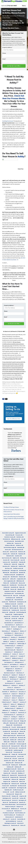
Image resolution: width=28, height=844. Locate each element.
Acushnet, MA (18, 556)
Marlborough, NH (21, 727)
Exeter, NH (14, 773)
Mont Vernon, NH (13, 748)
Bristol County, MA (9, 541)
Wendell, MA (22, 572)
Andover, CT (21, 706)
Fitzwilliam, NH (6, 727)
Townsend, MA (15, 616)
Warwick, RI (22, 802)
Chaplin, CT (21, 716)
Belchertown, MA (7, 595)
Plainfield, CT (14, 710)
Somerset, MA (13, 551)
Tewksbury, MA (15, 610)
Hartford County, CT (17, 620)
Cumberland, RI (19, 817)
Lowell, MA (20, 604)
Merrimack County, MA (10, 756)
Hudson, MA (5, 612)
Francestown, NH (17, 752)
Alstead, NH (5, 729)
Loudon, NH (21, 758)
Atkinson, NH (15, 779)
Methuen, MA (7, 564)
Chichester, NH (18, 762)
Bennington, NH (6, 754)
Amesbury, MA (6, 566)
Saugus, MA (21, 564)
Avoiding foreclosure (7, 121)
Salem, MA (14, 564)
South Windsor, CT (8, 633)
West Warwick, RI (13, 802)
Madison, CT (10, 681)
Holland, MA (7, 587)
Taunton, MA (18, 543)
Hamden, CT (15, 675)
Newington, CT (15, 631)
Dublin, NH (23, 729)
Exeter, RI (22, 825)
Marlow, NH (7, 733)
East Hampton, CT (9, 662)
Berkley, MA (23, 558)
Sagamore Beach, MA (20, 533)
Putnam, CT (22, 710)
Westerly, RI (20, 823)
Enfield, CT (9, 629)
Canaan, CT (8, 658)
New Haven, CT (20, 673)
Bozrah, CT (21, 698)
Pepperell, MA (8, 614)
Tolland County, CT (6, 702)
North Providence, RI (9, 815)
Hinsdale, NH (22, 723)
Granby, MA (22, 595)
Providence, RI (20, 815)
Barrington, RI (22, 800)
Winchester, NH (13, 723)
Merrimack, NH (21, 737)
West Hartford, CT (10, 625)
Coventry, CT (23, 702)
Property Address (7, 47)
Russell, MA (6, 589)
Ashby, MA (20, 618)
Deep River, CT (18, 668)
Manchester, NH (21, 735)
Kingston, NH (6, 781)
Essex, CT (22, 666)
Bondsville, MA (14, 587)
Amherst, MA (20, 591)
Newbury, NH (14, 765)
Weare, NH (4, 744)
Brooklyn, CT (13, 712)
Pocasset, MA (19, 535)
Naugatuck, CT (22, 677)
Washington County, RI (10, 823)
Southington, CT (17, 629)
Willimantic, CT (6, 710)
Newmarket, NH (22, 775)
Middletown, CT (6, 660)
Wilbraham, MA (20, 581)
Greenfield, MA (5, 570)
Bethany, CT (15, 685)
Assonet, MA (6, 560)
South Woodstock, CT (9, 714)
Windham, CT (20, 708)
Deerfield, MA (22, 570)
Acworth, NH (15, 798)
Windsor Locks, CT (19, 633)
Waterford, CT (14, 691)
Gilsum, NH (22, 731)
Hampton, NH (7, 773)
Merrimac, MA (8, 568)
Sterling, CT (14, 716)
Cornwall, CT (22, 656)
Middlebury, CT (6, 685)
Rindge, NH (23, 721)
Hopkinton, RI (6, 825)
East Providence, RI (20, 813)
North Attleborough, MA (10, 547)
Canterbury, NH (6, 765)
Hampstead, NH (14, 777)
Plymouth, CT (20, 650)
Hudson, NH (6, 739)
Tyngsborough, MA (18, 614)
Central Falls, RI (21, 819)
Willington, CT (21, 704)
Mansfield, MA (20, 547)
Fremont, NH (5, 785)
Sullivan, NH (21, 733)
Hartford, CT (19, 625)
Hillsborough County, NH (9, 735)
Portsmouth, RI (6, 808)
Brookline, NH (13, 737)
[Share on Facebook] (3, 399)
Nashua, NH (5, 737)
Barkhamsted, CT (18, 652)
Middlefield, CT (10, 670)
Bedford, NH (13, 739)
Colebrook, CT (13, 656)
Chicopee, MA (6, 576)
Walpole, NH (9, 725)
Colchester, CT (6, 694)
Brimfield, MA (13, 585)
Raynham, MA (21, 554)
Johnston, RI (6, 819)
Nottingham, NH (6, 783)
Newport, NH (18, 794)
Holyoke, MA (22, 576)
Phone (4, 53)
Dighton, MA (16, 558)
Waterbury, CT (6, 675)
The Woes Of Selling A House (11, 507)
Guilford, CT (23, 679)
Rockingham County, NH (10, 769)
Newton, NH (21, 769)
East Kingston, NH (21, 787)
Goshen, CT (15, 654)
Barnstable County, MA (8, 533)
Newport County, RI (10, 806)
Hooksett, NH (7, 758)
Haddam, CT (23, 664)
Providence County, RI (8, 813)
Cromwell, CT (15, 660)
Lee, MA (23, 539)
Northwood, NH (22, 785)
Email (4, 59)
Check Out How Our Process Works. (14, 97)
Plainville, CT (21, 639)
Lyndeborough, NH (18, 750)
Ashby (21, 156)
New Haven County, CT (9, 673)
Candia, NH (4, 787)
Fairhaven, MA (21, 551)
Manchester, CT (22, 627)
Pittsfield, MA (6, 539)
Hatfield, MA (19, 597)
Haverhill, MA (14, 562)
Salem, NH (6, 771)
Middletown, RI (15, 808)
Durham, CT (7, 666)
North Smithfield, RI (11, 821)
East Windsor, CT (9, 635)
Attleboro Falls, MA (10, 545)
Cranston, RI (10, 811)
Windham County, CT (10, 708)
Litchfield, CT (20, 645)
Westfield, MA (14, 576)
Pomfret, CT (7, 716)
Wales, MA (21, 587)
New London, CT (21, 689)
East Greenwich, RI (21, 804)
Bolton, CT (6, 706)
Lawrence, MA (6, 562)
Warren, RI (5, 802)
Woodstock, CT (22, 712)
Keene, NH (16, 721)
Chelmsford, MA (6, 610)
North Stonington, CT (17, 696)
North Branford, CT (10, 683)
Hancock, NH (9, 752)
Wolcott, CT (18, 681)
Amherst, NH (21, 742)
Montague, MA (14, 570)
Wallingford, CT (13, 677)
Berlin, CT (6, 639)
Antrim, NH (5, 748)
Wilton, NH (23, 746)
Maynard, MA (7, 616)
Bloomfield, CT (22, 637)
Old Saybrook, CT (19, 662)
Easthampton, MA (21, 602)
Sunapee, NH (15, 796)
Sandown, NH (14, 781)
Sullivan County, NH (20, 792)
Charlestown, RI (15, 825)
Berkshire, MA (20, 537)
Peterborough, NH (21, 744)
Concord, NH (20, 756)
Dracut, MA (23, 610)
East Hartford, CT (19, 622)
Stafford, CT (6, 704)
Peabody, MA (22, 562)
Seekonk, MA (14, 554)
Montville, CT (5, 691)
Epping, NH (22, 779)
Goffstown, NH (21, 739)
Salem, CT (14, 698)
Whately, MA (6, 572)
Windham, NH (5, 775)
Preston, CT (7, 698)
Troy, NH (13, 727)
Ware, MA (15, 595)
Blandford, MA (21, 589)
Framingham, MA (7, 606)
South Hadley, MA (19, 593)
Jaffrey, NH (5, 723)
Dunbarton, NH (9, 762)
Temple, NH (14, 754)
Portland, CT (5, 664)
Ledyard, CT (15, 694)
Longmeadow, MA (21, 579)
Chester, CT (18, 670)
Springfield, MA (20, 574)
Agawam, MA (5, 579)
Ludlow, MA (13, 579)
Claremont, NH (10, 794)
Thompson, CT (5, 712)
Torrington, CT (18, 648)
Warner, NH (21, 760)
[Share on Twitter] (6, 399)
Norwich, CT (17, 687)
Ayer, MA (22, 616)
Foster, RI (19, 821)
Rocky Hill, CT (13, 639)
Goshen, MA (5, 602)
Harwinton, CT (9, 652)
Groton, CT (10, 687)
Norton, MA (6, 551)
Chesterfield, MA (18, 599)
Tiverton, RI (23, 808)
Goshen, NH (22, 798)
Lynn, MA (23, 560)
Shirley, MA (7, 618)
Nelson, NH (14, 733)
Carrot (24, 842)
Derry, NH (12, 771)
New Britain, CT (6, 627)
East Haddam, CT (14, 664)
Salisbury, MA (14, 566)
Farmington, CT (6, 637)
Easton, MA (8, 549)
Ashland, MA (12, 612)
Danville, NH (23, 783)
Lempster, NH (22, 796)
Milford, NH (6, 742)
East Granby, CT (21, 641)
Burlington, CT (12, 643)
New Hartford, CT (9, 622)
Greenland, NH (12, 787)
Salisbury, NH (10, 767)
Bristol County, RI (6, 800)
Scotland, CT (14, 719)
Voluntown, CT (6, 700)
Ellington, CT (22, 700)
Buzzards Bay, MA (10, 535)
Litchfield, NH (12, 744)
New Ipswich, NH (15, 746)
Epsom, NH (14, 760)
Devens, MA (8, 620)
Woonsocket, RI (10, 817)
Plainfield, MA (12, 602)
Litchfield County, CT (10, 645)
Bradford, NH (22, 765)
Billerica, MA (5, 608)
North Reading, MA (21, 612)
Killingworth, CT (10, 668)
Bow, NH (15, 758)
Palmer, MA (6, 583)
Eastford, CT (22, 719)
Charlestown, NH (6, 796)
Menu (24, 6)
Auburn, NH (22, 781)
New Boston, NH (6, 746)
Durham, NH (6, 792)
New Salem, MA (14, 572)
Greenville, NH (22, 748)
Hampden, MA (5, 585)
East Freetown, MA (7, 558)
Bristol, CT (14, 627)
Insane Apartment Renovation (12, 514)
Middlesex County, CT (17, 658)
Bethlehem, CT (7, 654)
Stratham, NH (6, 779)
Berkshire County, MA (10, 537)
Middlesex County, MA (10, 604)
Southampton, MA (10, 597)
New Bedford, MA (19, 541)
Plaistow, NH (22, 777)
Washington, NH (7, 798)
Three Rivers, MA (22, 585)
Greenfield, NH (8, 750)
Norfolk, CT (6, 656)
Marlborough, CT (22, 643)
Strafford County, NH (18, 790)
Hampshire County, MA (10, 591)
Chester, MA (13, 589)
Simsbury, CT (14, 637)
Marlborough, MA (14, 608)
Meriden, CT (22, 675)
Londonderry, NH (20, 771)
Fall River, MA (10, 543)
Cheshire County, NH (7, 721)
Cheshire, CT (5, 679)
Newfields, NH (8, 790)
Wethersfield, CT (19, 635)
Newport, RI (20, 806)
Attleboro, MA (19, 545)
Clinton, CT (22, 660)
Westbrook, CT (14, 666)
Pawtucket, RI (17, 811)
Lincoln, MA (14, 618)
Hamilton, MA (22, 566)
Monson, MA (22, 583)
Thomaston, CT (10, 648)
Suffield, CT (6, 641)
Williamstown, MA (15, 539)
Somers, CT (14, 700)
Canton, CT (5, 643)
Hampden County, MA (9, 574)
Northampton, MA (9, 593)
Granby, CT (13, 641)
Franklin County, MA (18, 568)
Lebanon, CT (8, 696)
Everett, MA (22, 606)
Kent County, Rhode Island (8, 804)
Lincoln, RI (13, 819)
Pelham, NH (14, 742)
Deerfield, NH (13, 785)
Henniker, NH (7, 760)
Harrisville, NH (14, 731)
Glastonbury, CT (6, 631)
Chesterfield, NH (18, 725)
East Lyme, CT (22, 691)
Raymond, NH (13, 775)
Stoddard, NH (6, 731)
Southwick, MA (14, 583)
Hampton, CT (6, 719)
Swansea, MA (6, 554)
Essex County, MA (15, 560)
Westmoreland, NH (14, 729)
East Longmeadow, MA (9, 581)
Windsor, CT (23, 631)
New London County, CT (9, 689)
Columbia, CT (13, 706)
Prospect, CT (19, 683)
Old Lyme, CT (22, 694)
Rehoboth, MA (10, 556)
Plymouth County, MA (10, 650)
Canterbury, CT (20, 714)
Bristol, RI (15, 800)
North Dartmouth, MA (17, 549)
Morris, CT (21, 654)
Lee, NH (12, 792)
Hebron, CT (13, 704)
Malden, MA (15, 606)
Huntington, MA (9, 599)
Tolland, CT (15, 702)
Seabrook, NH (5, 777)
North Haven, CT (14, 679)
